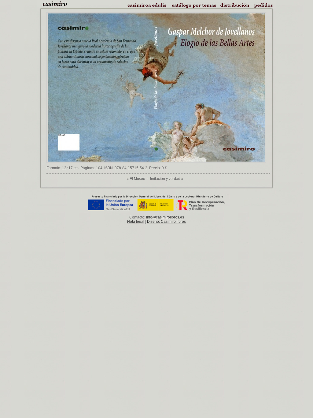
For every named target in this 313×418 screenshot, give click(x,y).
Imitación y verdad (165, 179)
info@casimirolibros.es (165, 217)
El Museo (137, 179)
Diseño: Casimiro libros (166, 221)
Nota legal (135, 221)
